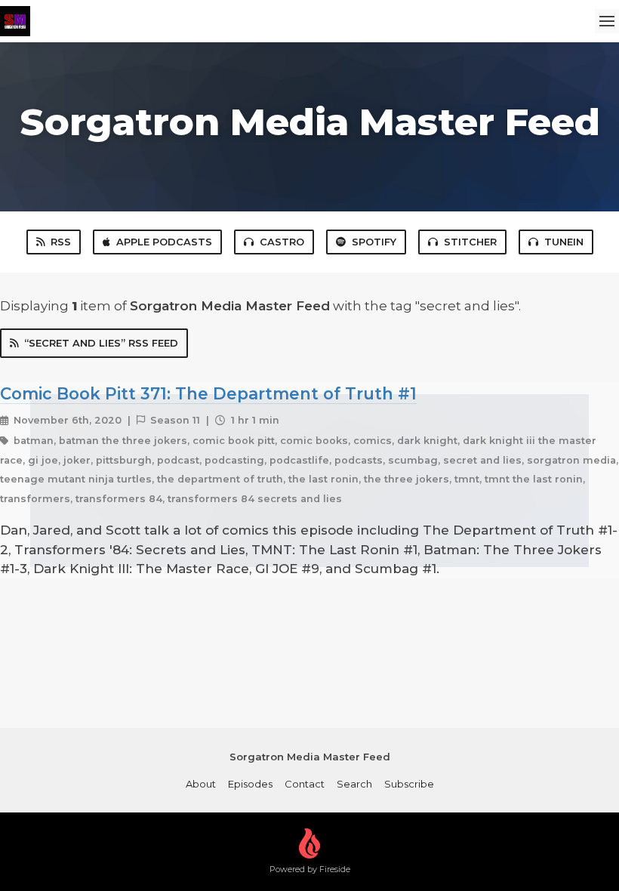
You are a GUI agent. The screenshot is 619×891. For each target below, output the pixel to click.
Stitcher (470, 242)
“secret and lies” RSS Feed (101, 343)
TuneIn (564, 242)
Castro (282, 242)
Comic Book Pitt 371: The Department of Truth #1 (208, 393)
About (201, 784)
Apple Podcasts (164, 242)
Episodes (250, 784)
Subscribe (409, 784)
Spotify (374, 242)
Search (354, 784)
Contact (305, 784)
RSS (61, 242)
